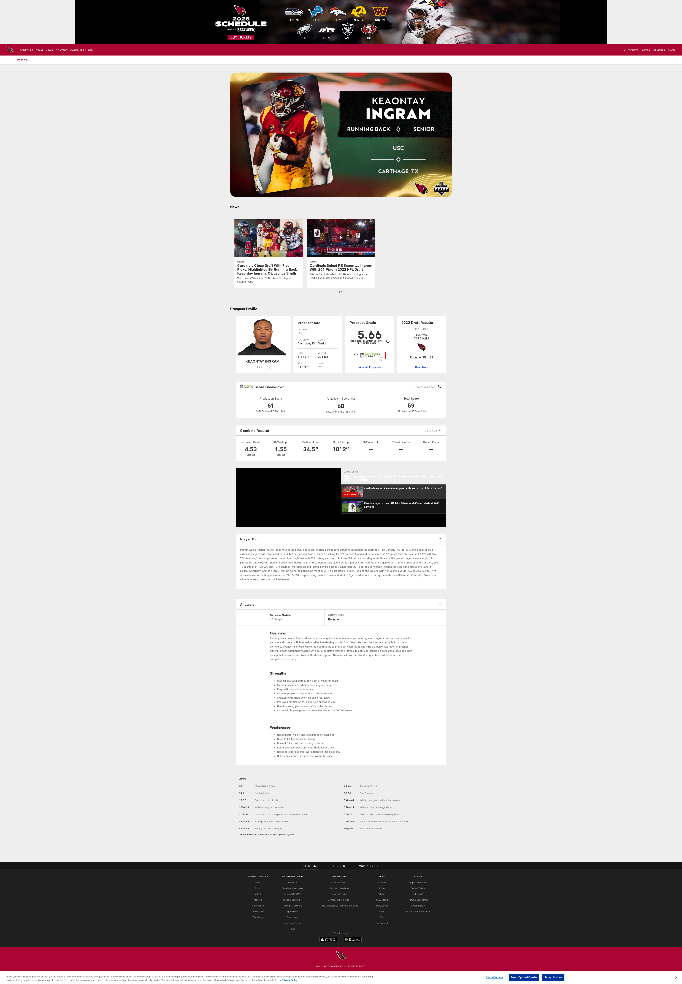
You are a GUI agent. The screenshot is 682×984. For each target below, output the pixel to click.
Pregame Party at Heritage (418, 911)
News (258, 882)
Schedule (381, 882)
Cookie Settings (494, 977)
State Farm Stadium (292, 876)
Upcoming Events (292, 923)
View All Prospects (370, 367)
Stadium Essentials (292, 900)
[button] (277, 497)
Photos (258, 888)
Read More (421, 367)
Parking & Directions (292, 905)
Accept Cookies (553, 977)
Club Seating (418, 894)
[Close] (676, 977)
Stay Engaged (339, 876)
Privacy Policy (289, 980)
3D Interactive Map (292, 894)
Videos (258, 894)
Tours (292, 929)
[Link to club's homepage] (10, 50)
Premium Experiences (418, 900)
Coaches (382, 911)
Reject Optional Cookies (524, 977)
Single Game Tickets (418, 882)
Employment (382, 923)
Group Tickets (418, 905)
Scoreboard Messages (292, 888)
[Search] (625, 50)
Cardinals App (339, 882)
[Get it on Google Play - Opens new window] (353, 941)
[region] (341, 977)
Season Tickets (418, 888)
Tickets (418, 876)
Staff (382, 917)
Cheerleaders (258, 911)
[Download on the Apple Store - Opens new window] (328, 940)
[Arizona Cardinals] (341, 956)
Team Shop (258, 917)
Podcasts (257, 900)
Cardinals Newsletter (339, 888)
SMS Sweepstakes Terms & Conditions (339, 905)
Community (258, 905)
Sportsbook (292, 911)
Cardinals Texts (339, 894)
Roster (382, 888)
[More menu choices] (96, 50)
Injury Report (382, 900)
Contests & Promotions (339, 900)
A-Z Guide (292, 882)
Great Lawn (292, 917)
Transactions (382, 905)
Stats (381, 894)
